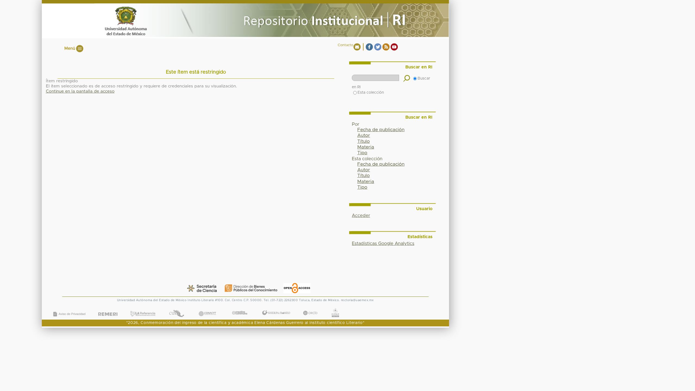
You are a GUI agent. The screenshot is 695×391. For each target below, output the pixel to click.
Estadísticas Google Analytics (383, 243)
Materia (365, 147)
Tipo (362, 152)
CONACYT (207, 308)
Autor (363, 135)
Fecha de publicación (381, 129)
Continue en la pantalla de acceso (80, 91)
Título (363, 141)
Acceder (361, 215)
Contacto (345, 45)
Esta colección (371, 92)
